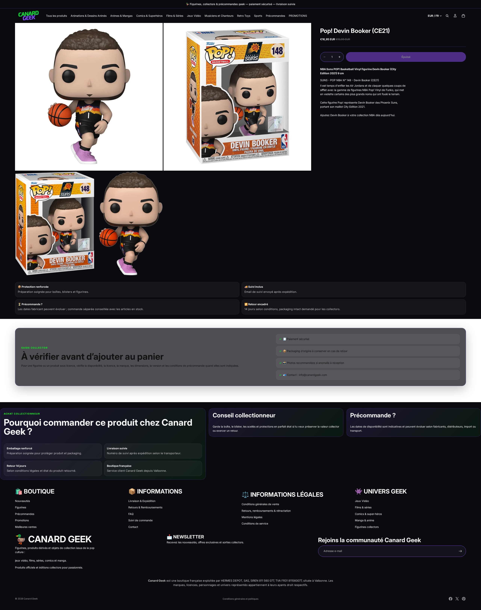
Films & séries (363, 507)
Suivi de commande (140, 520)
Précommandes (24, 513)
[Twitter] (457, 598)
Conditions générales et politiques (240, 598)
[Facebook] (450, 598)
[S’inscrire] (460, 551)
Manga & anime (364, 520)
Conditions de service (255, 523)
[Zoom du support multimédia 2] (237, 97)
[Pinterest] (463, 598)
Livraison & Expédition (141, 501)
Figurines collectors (367, 526)
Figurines (20, 507)
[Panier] (463, 16)
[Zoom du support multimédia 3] (89, 223)
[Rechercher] (447, 16)
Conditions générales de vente (260, 504)
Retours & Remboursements (145, 507)
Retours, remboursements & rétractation (266, 510)
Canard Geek (31, 598)
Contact (133, 526)
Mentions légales (252, 517)
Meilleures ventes (25, 526)
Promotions (22, 520)
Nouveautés (22, 501)
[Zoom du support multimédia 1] (89, 97)
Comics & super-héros (368, 513)
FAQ (131, 513)
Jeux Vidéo (362, 501)
